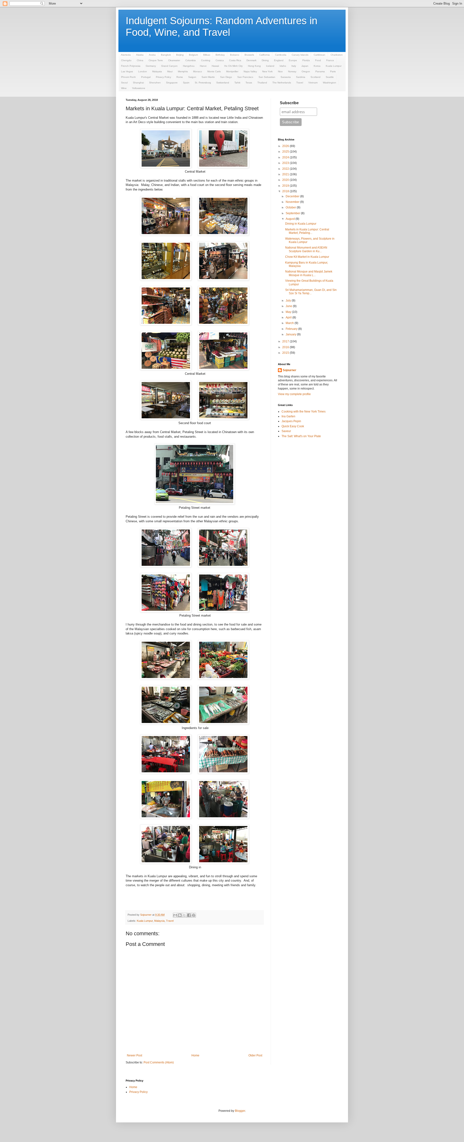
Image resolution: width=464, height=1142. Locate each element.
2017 (286, 341)
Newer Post (134, 1055)
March (290, 323)
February (292, 329)
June (289, 306)
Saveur (286, 431)
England (278, 60)
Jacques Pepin (291, 421)
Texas (249, 82)
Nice (280, 71)
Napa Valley (250, 71)
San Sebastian (267, 77)
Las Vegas (127, 71)
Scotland (315, 77)
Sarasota (286, 77)
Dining (265, 60)
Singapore (172, 82)
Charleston (337, 54)
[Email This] (175, 915)
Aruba (152, 54)
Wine (124, 88)
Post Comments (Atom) (159, 1062)
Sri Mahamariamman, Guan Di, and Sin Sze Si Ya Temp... (311, 291)
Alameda (126, 54)
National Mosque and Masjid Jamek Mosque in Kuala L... (308, 273)
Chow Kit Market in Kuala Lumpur (307, 256)
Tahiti (237, 82)
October (291, 207)
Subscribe (289, 103)
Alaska (140, 54)
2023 (286, 163)
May (289, 312)
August (291, 219)
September (293, 213)
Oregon (306, 71)
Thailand (262, 82)
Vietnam (313, 82)
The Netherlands (281, 82)
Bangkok (166, 54)
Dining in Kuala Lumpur (300, 223)
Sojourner (289, 370)
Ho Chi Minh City (233, 66)
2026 (286, 146)
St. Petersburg (203, 82)
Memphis (183, 71)
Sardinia (300, 77)
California (264, 54)
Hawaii (215, 66)
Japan (304, 66)
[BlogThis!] (179, 915)
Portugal (146, 77)
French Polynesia (130, 66)
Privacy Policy (163, 77)
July (289, 300)
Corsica (220, 60)
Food (318, 60)
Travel (299, 82)
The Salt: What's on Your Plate (301, 436)
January (291, 334)
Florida (306, 60)
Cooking (205, 60)
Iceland (270, 66)
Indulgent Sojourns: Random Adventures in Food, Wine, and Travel (221, 26)
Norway (292, 71)
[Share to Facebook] (189, 915)
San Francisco (245, 77)
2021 (286, 174)
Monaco (197, 71)
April (289, 317)
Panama (320, 71)
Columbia (190, 60)
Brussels (249, 54)
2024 (286, 157)
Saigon (192, 77)
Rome (179, 77)
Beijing (180, 54)
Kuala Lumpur (333, 66)
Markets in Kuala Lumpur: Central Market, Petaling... (307, 231)
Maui (170, 71)
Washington (329, 82)
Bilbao (206, 54)
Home (195, 1055)
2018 (286, 191)
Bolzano (234, 54)
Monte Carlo (214, 71)
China (140, 60)
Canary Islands (300, 54)
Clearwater (174, 60)
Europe (293, 60)
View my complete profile (294, 394)
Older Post (255, 1055)
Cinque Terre (156, 60)
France (330, 60)
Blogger (240, 1111)
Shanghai (138, 82)
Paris (333, 71)
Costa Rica (235, 60)
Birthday (220, 54)
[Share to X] (184, 915)
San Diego (226, 77)
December (293, 196)
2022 (286, 168)
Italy (293, 66)
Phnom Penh (128, 77)
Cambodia (280, 54)
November (293, 202)
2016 (286, 347)
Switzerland (222, 82)
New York (267, 71)
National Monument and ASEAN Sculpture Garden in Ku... (306, 249)
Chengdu (126, 60)
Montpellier (232, 71)
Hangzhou (189, 66)
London (142, 71)
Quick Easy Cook (293, 426)
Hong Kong (254, 66)
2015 (286, 352)
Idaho (283, 66)
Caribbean (319, 54)
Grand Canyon (169, 66)
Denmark (251, 60)
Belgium (193, 54)
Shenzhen (155, 82)
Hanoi (203, 66)
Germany (151, 66)
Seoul (124, 82)
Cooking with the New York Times (304, 411)
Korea (317, 66)
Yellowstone (138, 88)
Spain (186, 82)
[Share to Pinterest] (193, 915)
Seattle (330, 77)
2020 (286, 180)
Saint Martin (208, 77)
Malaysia (157, 71)
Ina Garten (288, 416)
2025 (286, 151)
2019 (286, 185)
